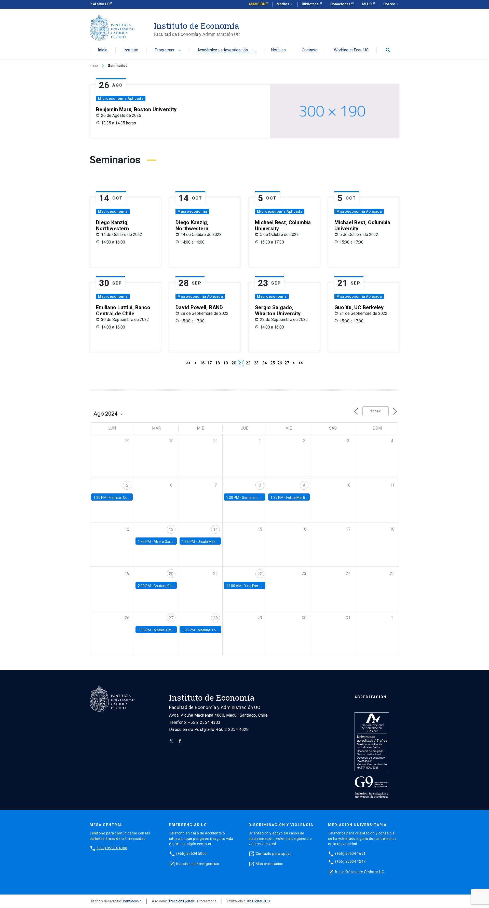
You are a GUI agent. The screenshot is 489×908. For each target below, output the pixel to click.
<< (188, 363)
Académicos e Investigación (226, 50)
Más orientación (269, 863)
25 (272, 363)
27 (286, 363)
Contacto (310, 50)
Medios (285, 4)
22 (248, 363)
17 (209, 363)
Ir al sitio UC (100, 4)
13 (171, 529)
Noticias (278, 50)
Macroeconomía (113, 211)
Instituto (131, 50)
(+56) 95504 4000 (112, 848)
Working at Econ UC (351, 50)
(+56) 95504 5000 (191, 853)
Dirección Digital (180, 901)
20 (234, 363)
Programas (168, 50)
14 (215, 529)
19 (225, 363)
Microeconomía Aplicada (120, 98)
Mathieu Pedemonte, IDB (174, 630)
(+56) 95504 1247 (350, 861)
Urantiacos (130, 901)
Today (375, 411)
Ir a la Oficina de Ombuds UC (359, 872)
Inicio (102, 50)
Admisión (257, 4)
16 (202, 363)
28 (215, 618)
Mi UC (367, 4)
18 (217, 363)
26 (279, 363)
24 (264, 363)
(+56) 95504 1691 (350, 853)
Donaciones (340, 4)
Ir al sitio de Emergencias (197, 863)
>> (301, 363)
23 (256, 363)
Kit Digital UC (257, 901)
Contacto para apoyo (274, 853)
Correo (391, 4)
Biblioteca (310, 4)
